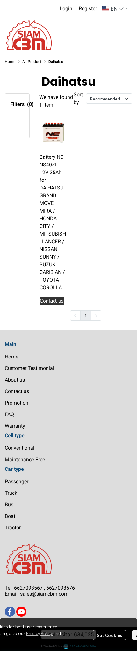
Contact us (17, 391)
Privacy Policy (39, 633)
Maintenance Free (25, 459)
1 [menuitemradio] (85, 315)
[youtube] (21, 612)
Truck (11, 493)
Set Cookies (109, 635)
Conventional (19, 448)
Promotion (16, 403)
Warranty (15, 426)
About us (15, 380)
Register (88, 8)
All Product (31, 62)
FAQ (9, 414)
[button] (114, 8)
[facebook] (10, 612)
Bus (9, 505)
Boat (10, 516)
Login (66, 8)
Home (10, 62)
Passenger (16, 481)
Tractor (13, 528)
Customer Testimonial (29, 368)
